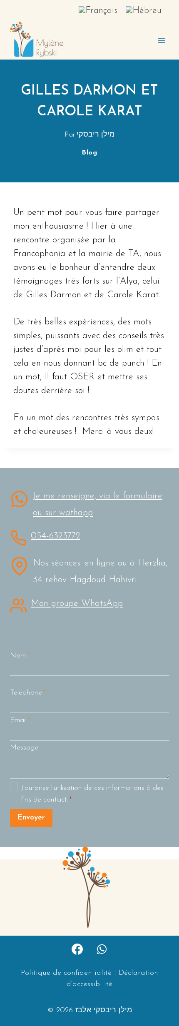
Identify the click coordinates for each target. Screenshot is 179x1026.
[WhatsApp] (102, 949)
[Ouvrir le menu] (161, 40)
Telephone (28, 692)
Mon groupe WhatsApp (77, 603)
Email (20, 720)
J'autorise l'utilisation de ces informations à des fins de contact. (92, 793)
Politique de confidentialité (66, 973)
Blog (89, 152)
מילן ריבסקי (95, 134)
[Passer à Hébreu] (144, 11)
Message (24, 747)
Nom (20, 655)
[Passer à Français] (98, 11)
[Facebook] (77, 949)
